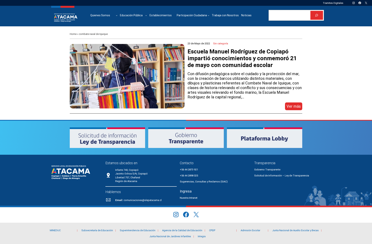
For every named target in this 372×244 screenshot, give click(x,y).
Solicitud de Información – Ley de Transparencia (281, 175)
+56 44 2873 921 (189, 169)
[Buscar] (316, 15)
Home (73, 34)
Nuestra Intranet (188, 197)
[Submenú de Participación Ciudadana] (208, 15)
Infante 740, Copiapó (127, 169)
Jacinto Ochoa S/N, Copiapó (131, 173)
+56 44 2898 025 (189, 175)
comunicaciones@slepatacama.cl (143, 200)
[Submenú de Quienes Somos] (116, 15)
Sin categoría (220, 43)
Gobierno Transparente (267, 169)
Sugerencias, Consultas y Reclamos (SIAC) (204, 181)
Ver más (294, 107)
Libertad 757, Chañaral (127, 177)
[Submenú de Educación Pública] (146, 15)
